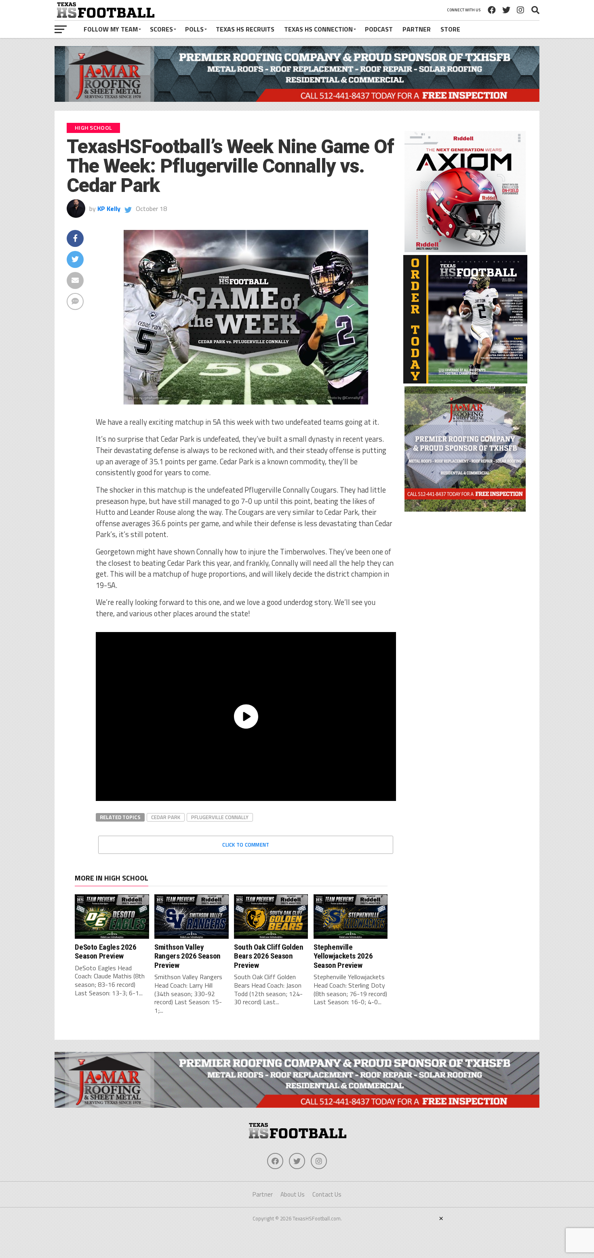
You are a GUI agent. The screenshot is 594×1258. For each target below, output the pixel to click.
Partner (416, 29)
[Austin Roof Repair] (465, 509)
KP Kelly (108, 208)
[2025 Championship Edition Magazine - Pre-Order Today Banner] (465, 381)
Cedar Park (165, 817)
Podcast (379, 29)
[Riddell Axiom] (465, 250)
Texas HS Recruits (245, 29)
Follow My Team (111, 29)
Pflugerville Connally (220, 817)
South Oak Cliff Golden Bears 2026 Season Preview (268, 956)
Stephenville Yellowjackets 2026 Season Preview (343, 956)
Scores (161, 29)
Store (450, 29)
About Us (292, 1194)
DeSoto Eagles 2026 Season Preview (105, 951)
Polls (194, 29)
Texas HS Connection (318, 29)
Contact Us (326, 1194)
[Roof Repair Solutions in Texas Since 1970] (297, 99)
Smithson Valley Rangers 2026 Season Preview (187, 956)
